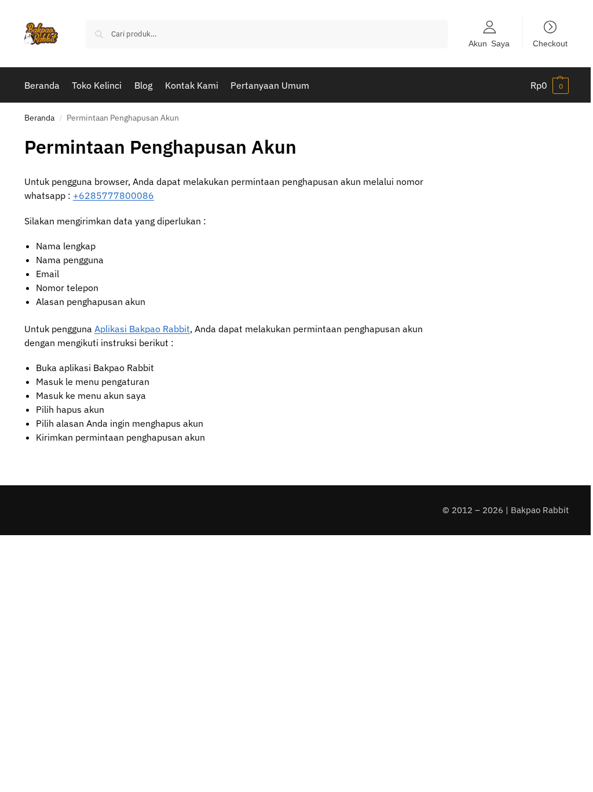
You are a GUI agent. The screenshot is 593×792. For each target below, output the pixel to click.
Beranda (39, 117)
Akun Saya (489, 43)
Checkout (550, 43)
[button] (549, 85)
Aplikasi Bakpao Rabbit (142, 329)
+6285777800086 (113, 195)
